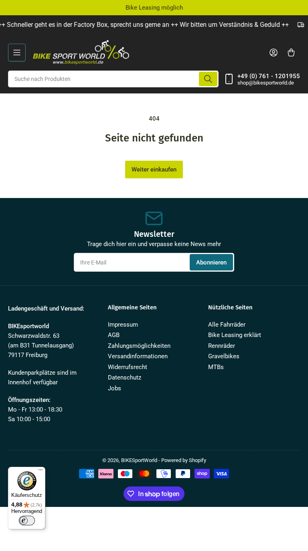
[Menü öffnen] (17, 52)
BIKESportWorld (139, 460)
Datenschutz (124, 377)
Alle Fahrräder (226, 324)
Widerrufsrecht (127, 367)
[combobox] (113, 79)
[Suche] (208, 79)
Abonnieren (211, 262)
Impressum (123, 324)
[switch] (27, 520)
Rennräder (221, 345)
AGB (114, 335)
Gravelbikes (223, 356)
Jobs (114, 388)
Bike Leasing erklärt (234, 335)
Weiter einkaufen (154, 169)
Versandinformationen (138, 356)
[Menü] (40, 471)
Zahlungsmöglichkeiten (139, 345)
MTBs (216, 367)
